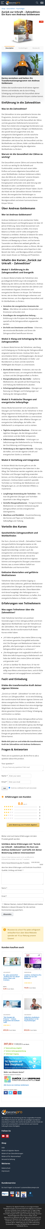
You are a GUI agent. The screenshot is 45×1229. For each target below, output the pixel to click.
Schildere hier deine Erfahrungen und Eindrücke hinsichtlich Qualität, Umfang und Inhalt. (22, 867)
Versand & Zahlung (8, 1159)
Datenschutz (6, 1168)
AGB (3, 1148)
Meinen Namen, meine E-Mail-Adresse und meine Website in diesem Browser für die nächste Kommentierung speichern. (22, 907)
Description (10, 48)
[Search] (37, 2)
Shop (3, 9)
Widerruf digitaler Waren (10, 1151)
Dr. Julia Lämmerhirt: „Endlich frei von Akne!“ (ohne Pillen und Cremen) (11, 977)
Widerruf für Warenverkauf (11, 1156)
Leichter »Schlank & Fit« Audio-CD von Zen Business (32, 976)
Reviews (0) (36, 48)
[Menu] (2, 2)
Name (5, 776)
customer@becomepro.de (30, 1187)
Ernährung (27, 972)
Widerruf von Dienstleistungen (12, 1153)
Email (4, 782)
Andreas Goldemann (21, 1085)
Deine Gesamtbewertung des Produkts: (16, 863)
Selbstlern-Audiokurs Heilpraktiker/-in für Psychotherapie (31, 1019)
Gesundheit (11, 8)
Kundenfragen (23, 48)
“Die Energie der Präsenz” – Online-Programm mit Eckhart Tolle (11, 1019)
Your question (8, 763)
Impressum (6, 1171)
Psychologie (20, 8)
